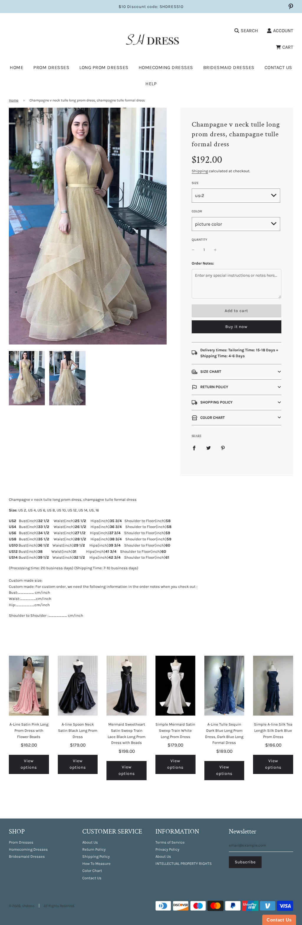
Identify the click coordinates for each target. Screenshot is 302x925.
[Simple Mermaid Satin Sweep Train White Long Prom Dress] (175, 686)
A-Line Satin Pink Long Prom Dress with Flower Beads (28, 730)
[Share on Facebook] (194, 447)
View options (29, 764)
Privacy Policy (167, 849)
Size (195, 183)
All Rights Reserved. (59, 906)
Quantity (199, 239)
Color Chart (92, 870)
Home (16, 67)
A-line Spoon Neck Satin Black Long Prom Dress (77, 730)
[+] (215, 250)
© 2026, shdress (22, 906)
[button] (236, 371)
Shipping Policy (96, 856)
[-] (193, 250)
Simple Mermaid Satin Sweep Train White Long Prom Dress (175, 730)
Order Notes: (203, 263)
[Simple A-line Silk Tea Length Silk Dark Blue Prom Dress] (273, 686)
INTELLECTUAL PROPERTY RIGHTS (183, 863)
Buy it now (236, 326)
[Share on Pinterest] (223, 447)
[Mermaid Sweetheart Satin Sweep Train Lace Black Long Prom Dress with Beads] (126, 686)
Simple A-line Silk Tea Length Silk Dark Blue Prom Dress (273, 730)
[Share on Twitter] (208, 447)
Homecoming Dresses (166, 67)
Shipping (200, 171)
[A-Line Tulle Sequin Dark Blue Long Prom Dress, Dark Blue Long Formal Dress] (224, 686)
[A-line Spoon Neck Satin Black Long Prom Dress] (78, 686)
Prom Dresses (21, 842)
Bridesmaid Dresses (229, 67)
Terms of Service (170, 842)
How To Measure (96, 863)
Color (197, 211)
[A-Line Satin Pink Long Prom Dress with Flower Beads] (29, 686)
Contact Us (278, 67)
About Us (90, 842)
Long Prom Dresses (104, 67)
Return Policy (94, 849)
